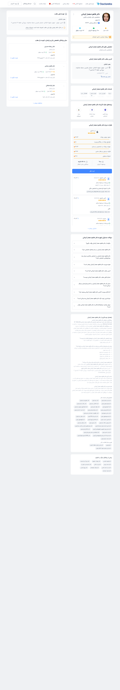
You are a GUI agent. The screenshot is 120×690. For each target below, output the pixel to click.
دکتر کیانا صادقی (50, 86)
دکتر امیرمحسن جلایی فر (86, 464)
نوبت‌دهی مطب (89, 4)
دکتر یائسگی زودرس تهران (106, 410)
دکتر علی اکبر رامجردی (85, 461)
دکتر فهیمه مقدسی (107, 461)
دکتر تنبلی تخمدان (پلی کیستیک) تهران (103, 426)
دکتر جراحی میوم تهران (106, 413)
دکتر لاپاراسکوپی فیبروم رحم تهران (81, 407)
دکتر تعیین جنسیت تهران (106, 419)
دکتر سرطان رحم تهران (80, 416)
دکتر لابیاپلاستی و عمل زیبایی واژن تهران (91, 432)
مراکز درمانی (66, 4)
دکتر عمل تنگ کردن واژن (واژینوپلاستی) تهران (102, 435)
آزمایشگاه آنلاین (55, 4)
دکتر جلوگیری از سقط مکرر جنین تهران (91, 413)
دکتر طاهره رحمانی (50, 66)
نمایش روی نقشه (106, 77)
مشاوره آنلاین (78, 4)
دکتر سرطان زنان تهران (82, 423)
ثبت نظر (92, 171)
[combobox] (73, 14)
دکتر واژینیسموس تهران (105, 354)
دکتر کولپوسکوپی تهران (80, 419)
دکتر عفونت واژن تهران (95, 407)
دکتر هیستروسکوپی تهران (106, 416)
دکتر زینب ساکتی (97, 464)
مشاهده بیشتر (38, 103)
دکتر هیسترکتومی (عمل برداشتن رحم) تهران (83, 426)
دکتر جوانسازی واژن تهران (93, 410)
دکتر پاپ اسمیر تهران (106, 432)
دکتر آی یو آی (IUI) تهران (93, 416)
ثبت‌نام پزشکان (27, 4)
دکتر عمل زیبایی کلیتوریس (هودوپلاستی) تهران (102, 429)
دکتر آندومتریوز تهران (107, 407)
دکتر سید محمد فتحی (106, 467)
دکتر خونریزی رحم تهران (104, 352)
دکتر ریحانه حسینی (49, 47)
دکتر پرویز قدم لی (84, 467)
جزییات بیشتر (29, 28)
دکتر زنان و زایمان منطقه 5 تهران (96, 445)
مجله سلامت (42, 4)
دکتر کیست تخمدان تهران (80, 410)
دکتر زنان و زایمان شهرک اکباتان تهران (103, 448)
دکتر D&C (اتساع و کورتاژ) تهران (84, 435)
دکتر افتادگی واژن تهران (85, 429)
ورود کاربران (14, 4)
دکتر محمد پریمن (107, 464)
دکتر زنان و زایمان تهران (105, 342)
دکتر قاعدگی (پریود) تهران (93, 419)
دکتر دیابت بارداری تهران (106, 438)
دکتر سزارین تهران (92, 423)
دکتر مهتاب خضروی (96, 461)
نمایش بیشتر (92, 228)
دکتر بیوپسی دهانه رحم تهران (105, 423)
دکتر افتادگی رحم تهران (105, 356)
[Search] (35, 4)
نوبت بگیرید (14, 58)
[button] (73, 14)
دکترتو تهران (108, 445)
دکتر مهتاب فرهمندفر (95, 467)
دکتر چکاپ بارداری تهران (105, 358)
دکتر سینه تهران (106, 350)
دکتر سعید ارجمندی (107, 471)
